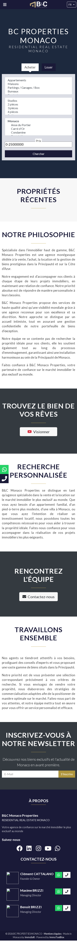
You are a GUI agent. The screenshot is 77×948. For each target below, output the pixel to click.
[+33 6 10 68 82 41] (66, 891)
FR (70, 4)
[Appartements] (38, 80)
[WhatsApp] (58, 875)
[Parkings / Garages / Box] (38, 87)
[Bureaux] (38, 91)
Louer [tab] (49, 67)
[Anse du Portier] (38, 125)
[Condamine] (38, 132)
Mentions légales (53, 933)
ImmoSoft (30, 937)
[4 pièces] (38, 112)
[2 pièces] (38, 104)
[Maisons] (38, 84)
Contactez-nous (41, 596)
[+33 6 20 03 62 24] (66, 908)
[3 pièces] (38, 108)
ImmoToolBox (56, 937)
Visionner (41, 431)
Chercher (38, 153)
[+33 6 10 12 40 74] (66, 875)
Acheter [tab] (30, 67)
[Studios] (38, 100)
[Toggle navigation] (5, 4)
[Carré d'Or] (38, 129)
